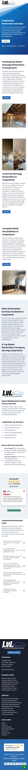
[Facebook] (5, 764)
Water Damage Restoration (10, 699)
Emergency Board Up (8, 710)
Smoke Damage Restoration (10, 704)
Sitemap (4, 735)
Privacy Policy (6, 733)
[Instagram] (11, 764)
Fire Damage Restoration (16, 32)
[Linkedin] (22, 764)
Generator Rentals (7, 714)
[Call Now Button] (25, 767)
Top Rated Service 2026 (12, 747)
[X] (8, 764)
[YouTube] (14, 764)
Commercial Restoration (9, 712)
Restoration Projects (8, 729)
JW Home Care (14, 534)
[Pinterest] (25, 764)
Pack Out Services (7, 708)
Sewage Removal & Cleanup (10, 706)
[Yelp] (16, 764)
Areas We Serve (12, 46)
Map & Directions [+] (8, 669)
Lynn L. (9, 491)
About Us (4, 725)
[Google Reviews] (19, 764)
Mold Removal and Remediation (12, 703)
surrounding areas (7, 36)
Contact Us (5, 731)
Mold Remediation (7, 34)
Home (3, 46)
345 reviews (16, 483)
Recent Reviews (6, 727)
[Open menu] (25, 3)
